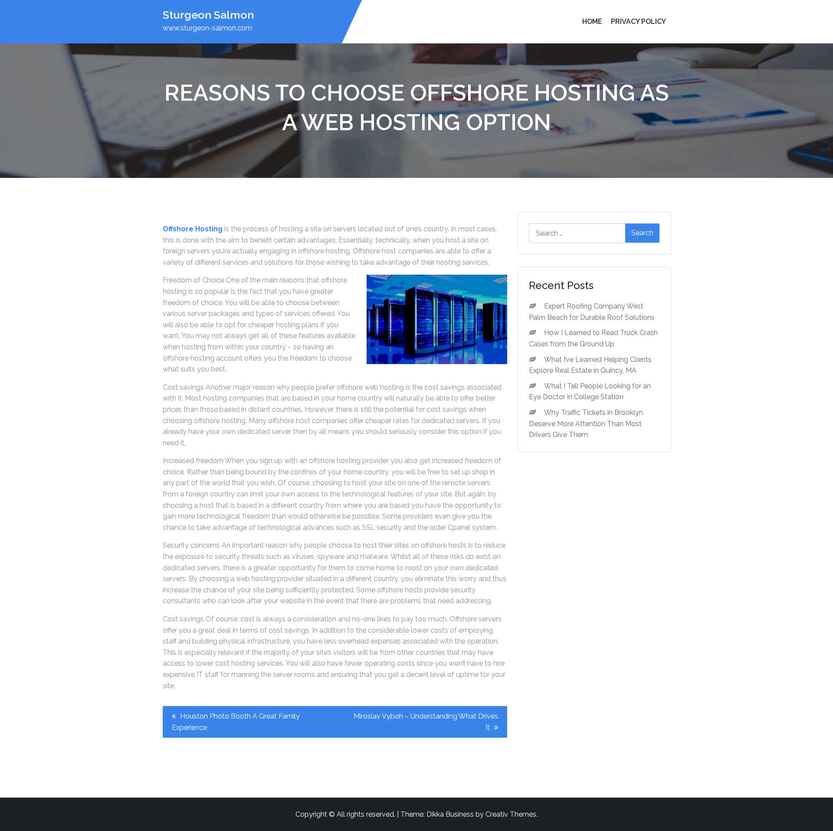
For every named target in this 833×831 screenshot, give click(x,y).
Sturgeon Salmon (208, 14)
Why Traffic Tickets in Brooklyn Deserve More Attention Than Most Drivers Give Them (586, 423)
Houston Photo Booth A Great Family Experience (236, 722)
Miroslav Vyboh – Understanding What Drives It (426, 722)
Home (592, 21)
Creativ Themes (510, 814)
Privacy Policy (638, 21)
